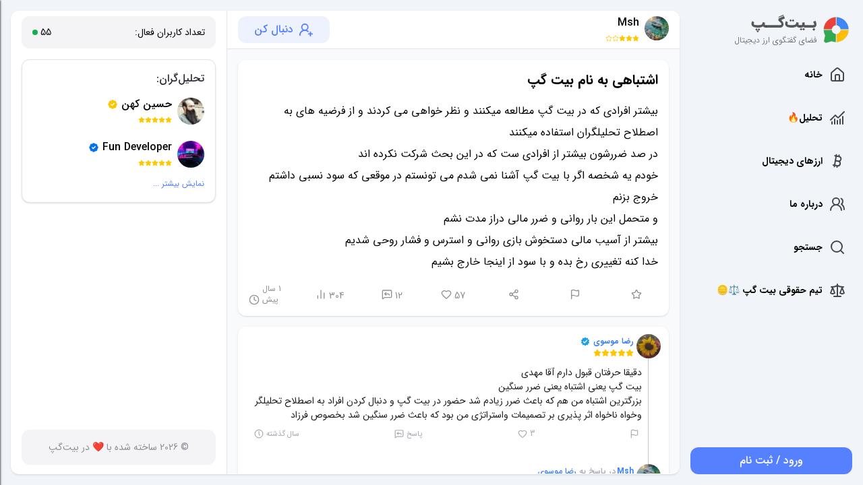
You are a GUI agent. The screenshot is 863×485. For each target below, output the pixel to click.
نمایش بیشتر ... (178, 184)
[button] (648, 346)
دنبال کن (273, 29)
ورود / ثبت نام (771, 460)
